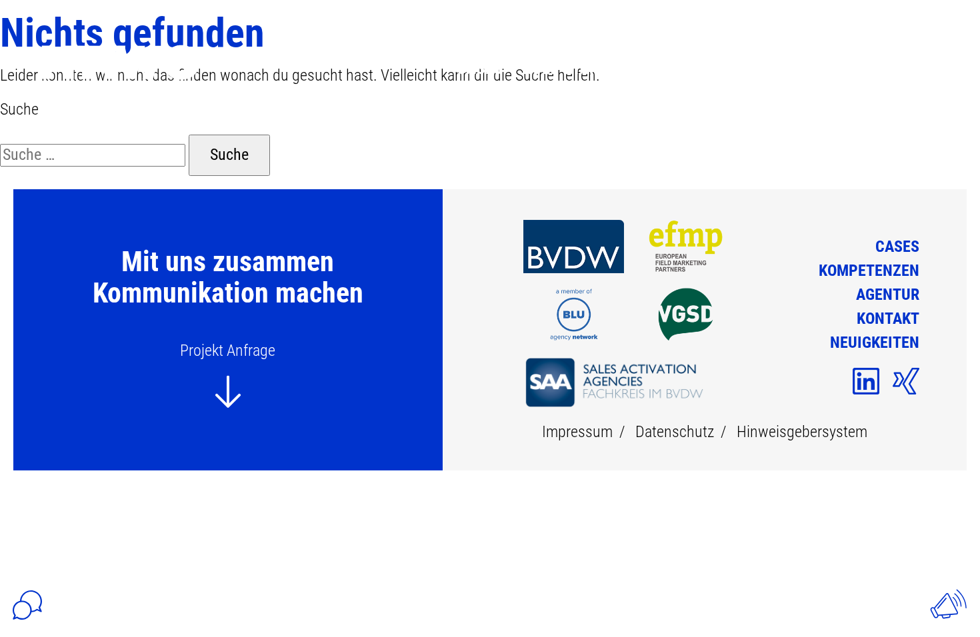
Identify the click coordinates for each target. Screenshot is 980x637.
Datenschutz (674, 431)
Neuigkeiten (864, 68)
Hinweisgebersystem (802, 431)
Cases (480, 68)
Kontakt (765, 68)
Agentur (679, 68)
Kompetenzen (574, 68)
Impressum (577, 431)
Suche (19, 109)
